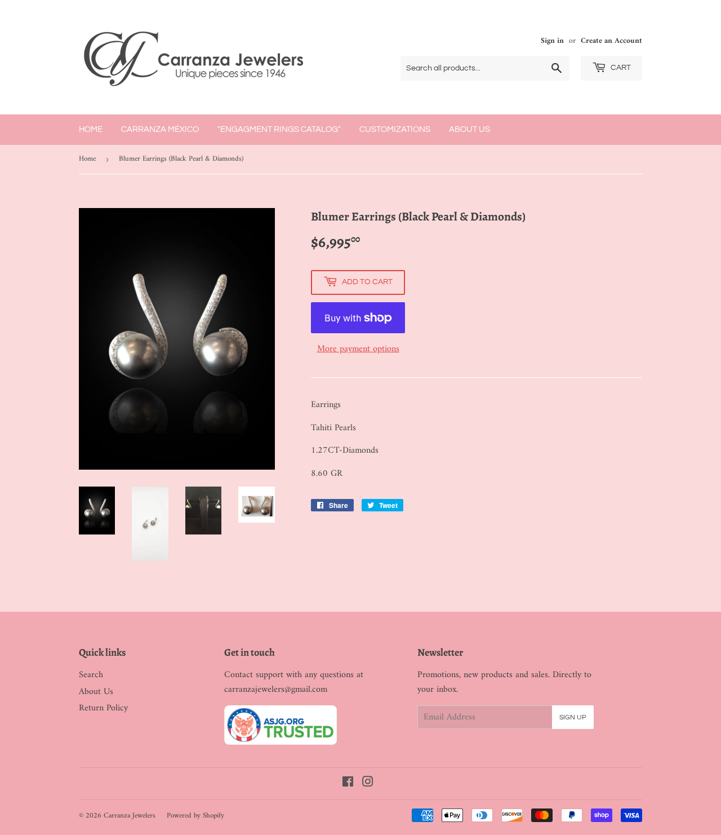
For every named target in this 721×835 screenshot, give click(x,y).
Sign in (552, 41)
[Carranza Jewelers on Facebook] (348, 784)
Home (91, 129)
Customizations (394, 129)
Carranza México (160, 129)
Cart (620, 68)
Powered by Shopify (195, 815)
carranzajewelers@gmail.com (275, 689)
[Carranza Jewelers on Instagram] (367, 784)
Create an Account (611, 41)
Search (91, 675)
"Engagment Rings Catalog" (279, 129)
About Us (469, 129)
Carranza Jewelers (129, 815)
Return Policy (103, 708)
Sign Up (572, 717)
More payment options (358, 349)
